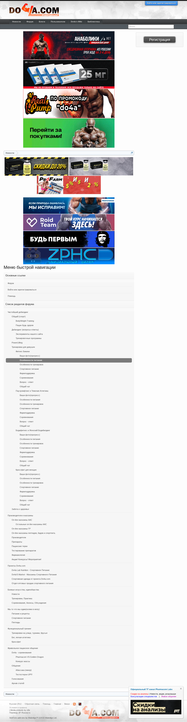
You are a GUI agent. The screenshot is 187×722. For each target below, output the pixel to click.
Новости (16, 21)
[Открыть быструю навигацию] (132, 153)
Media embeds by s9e (20, 710)
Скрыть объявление (181, 688)
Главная (57, 704)
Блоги (42, 21)
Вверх (67, 704)
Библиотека (94, 21)
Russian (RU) (15, 704)
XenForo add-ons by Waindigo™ (23, 718)
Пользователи (58, 21)
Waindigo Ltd (50, 718)
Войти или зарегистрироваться (161, 3)
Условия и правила (18, 707)
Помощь (12, 296)
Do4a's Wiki (76, 21)
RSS (74, 704)
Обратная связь (32, 704)
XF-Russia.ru (24, 713)
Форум (11, 283)
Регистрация (159, 40)
